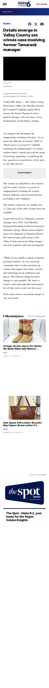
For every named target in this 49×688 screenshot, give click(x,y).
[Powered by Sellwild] (42, 475)
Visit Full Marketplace (37, 316)
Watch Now (41, 4)
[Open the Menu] (4, 4)
